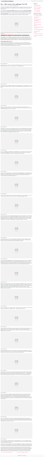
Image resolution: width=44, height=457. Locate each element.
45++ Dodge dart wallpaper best (38, 29)
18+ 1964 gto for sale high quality (37, 22)
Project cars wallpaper (4, 35)
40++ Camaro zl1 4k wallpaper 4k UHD (38, 36)
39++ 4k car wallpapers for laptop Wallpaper (37, 20)
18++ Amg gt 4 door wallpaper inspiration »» (22, 452)
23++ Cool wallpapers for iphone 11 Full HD (38, 27)
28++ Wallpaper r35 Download (38, 15)
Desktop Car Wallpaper (37, 8)
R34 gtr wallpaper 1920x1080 (17, 35)
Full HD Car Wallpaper (37, 10)
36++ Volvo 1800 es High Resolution (37, 25)
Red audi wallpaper (10, 35)
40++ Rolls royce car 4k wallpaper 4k (37, 17)
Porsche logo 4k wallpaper (25, 35)
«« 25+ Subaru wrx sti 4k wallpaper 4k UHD (6, 452)
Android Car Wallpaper (37, 5)
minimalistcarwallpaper (7, 1)
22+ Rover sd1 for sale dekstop (38, 33)
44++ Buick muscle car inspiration (37, 32)
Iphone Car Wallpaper (37, 11)
